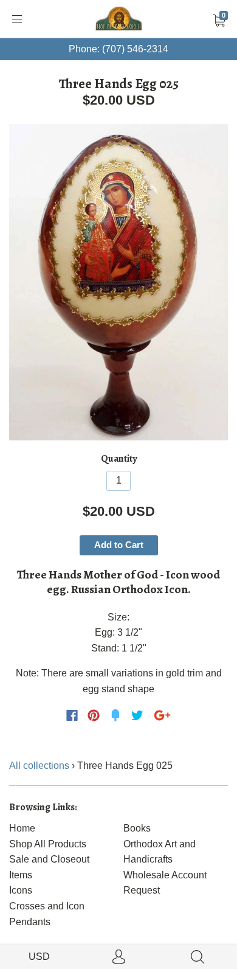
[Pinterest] (94, 715)
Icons (20, 890)
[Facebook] (72, 715)
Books (137, 828)
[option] (118, 282)
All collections (39, 765)
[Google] (162, 715)
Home (22, 828)
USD (39, 956)
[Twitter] (137, 715)
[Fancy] (115, 715)
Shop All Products (47, 844)
